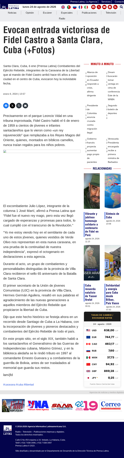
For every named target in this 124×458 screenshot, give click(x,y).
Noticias (12, 12)
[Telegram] (110, 7)
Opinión (30, 12)
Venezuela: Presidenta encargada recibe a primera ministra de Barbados (113, 150)
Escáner (47, 12)
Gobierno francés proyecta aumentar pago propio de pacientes (93, 150)
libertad (29, 384)
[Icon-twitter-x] (99, 7)
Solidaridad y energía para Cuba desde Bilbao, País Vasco (113, 294)
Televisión (111, 12)
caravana (10, 384)
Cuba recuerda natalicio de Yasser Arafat (91, 293)
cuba (20, 384)
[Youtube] (104, 7)
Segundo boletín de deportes (113, 109)
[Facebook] (93, 7)
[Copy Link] (19, 105)
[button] (121, 7)
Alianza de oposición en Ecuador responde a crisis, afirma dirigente (93, 84)
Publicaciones (89, 12)
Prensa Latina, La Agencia (83, 1)
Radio (62, 18)
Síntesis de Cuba (112, 215)
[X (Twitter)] (12, 105)
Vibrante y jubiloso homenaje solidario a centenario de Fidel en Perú (91, 224)
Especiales (67, 12)
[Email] (25, 105)
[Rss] (115, 7)
